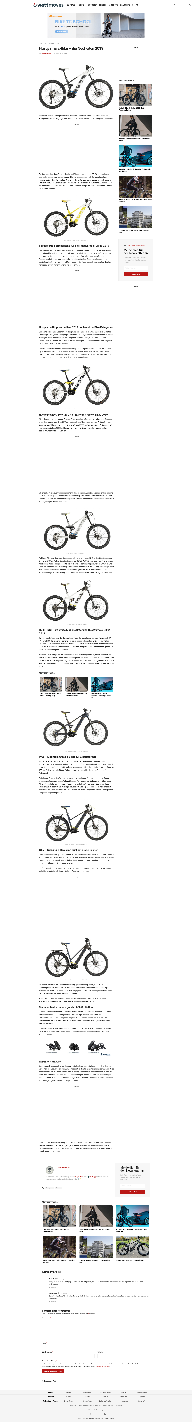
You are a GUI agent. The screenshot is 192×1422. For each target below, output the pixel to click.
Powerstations (123, 1401)
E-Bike (81, 5)
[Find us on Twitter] (175, 5)
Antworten (53, 1287)
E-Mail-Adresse (47, 1352)
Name (44, 1343)
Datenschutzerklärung (49, 1361)
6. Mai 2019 (57, 53)
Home (40, 43)
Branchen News (142, 1392)
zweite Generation (56, 183)
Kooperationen (97, 1405)
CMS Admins (110, 1418)
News (72, 5)
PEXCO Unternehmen (100, 174)
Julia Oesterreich (46, 53)
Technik (123, 1392)
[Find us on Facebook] (171, 5)
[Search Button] (137, 5)
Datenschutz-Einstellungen (96, 1410)
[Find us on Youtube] (186, 5)
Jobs (104, 1405)
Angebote (113, 5)
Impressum (73, 1405)
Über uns (110, 1405)
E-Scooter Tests (87, 1401)
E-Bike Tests (68, 1401)
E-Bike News (87, 1392)
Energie (102, 5)
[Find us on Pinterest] (182, 5)
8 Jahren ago (60, 1279)
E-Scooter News (105, 1392)
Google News (79, 1177)
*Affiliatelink (118, 1405)
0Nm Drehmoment (59, 1072)
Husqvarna (49, 1188)
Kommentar (46, 1318)
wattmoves (90, 1418)
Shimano (58, 1188)
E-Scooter (92, 5)
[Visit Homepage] (49, 5)
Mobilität (51, 43)
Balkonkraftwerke (105, 1401)
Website (100, 1352)
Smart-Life (125, 5)
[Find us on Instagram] (178, 5)
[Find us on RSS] (189, 5)
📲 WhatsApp (92, 1177)
